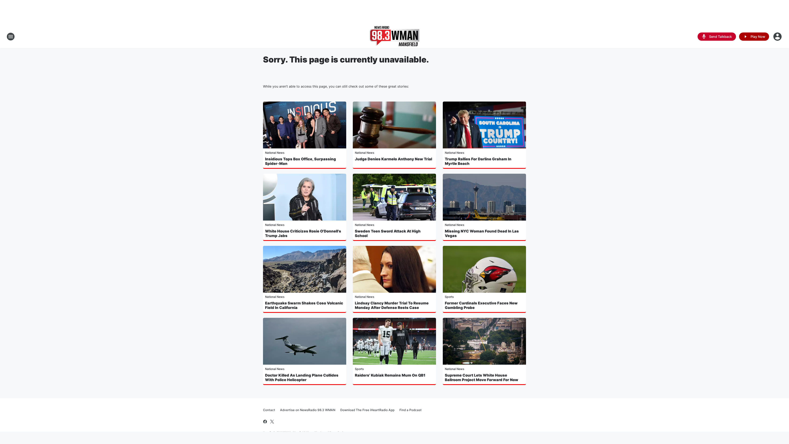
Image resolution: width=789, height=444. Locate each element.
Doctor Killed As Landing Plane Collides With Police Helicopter (301, 377)
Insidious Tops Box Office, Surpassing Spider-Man (300, 161)
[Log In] (777, 36)
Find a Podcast (410, 410)
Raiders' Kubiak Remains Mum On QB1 (390, 375)
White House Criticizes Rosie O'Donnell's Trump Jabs (303, 233)
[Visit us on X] (272, 421)
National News (275, 152)
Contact (269, 410)
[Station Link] (394, 36)
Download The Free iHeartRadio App (367, 410)
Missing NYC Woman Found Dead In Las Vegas (482, 233)
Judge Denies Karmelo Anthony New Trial (393, 159)
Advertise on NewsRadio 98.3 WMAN (307, 410)
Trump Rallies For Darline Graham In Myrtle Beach (478, 161)
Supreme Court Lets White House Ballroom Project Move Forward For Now (481, 377)
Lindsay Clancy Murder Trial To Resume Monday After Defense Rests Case (392, 305)
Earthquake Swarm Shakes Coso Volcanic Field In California (304, 305)
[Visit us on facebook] (265, 421)
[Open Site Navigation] (11, 36)
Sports (449, 296)
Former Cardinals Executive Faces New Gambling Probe (481, 305)
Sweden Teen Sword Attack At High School (388, 233)
